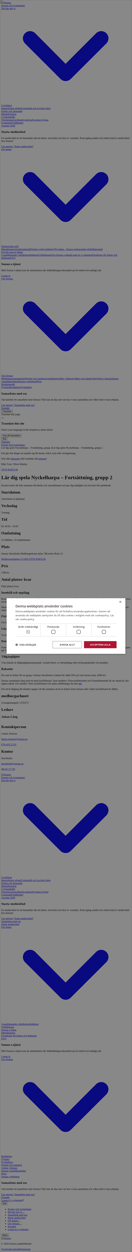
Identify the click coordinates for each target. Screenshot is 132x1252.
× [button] (120, 602)
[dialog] (66, 626)
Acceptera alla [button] (100, 644)
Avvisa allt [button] (67, 644)
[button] (25, 644)
